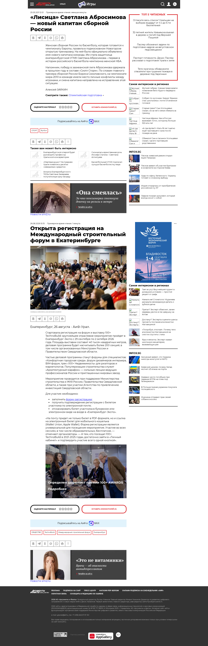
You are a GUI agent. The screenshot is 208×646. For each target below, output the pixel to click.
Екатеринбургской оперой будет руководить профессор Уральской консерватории (59, 154)
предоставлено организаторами (45, 311)
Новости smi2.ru (40, 214)
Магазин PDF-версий (109, 591)
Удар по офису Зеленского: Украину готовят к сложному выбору (158, 177)
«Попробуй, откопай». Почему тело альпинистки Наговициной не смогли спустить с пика (159, 332)
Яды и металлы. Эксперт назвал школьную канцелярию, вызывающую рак (157, 342)
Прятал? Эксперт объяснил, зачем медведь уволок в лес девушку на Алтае (158, 312)
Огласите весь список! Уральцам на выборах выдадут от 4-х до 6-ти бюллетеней (153, 23)
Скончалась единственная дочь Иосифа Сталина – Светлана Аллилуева (107, 154)
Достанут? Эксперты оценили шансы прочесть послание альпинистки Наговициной (159, 322)
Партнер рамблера (77, 635)
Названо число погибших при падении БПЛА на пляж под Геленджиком (155, 379)
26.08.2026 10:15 (37, 223)
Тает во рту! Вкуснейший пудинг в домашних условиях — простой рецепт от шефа (158, 291)
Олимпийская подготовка (85, 95)
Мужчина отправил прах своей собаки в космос (156, 398)
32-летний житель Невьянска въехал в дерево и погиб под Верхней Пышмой (153, 35)
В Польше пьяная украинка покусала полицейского (159, 388)
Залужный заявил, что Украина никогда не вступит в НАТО (156, 358)
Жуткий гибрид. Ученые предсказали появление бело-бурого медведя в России (160, 90)
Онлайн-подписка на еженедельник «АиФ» (143, 591)
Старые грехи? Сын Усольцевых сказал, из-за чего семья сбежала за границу (159, 110)
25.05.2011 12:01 (37, 12)
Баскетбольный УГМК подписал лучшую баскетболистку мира (107, 163)
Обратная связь (59, 594)
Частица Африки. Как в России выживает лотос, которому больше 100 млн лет (159, 120)
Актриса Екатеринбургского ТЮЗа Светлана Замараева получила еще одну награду (57, 174)
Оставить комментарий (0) (104, 107)
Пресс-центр (90, 591)
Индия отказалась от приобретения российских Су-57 (158, 187)
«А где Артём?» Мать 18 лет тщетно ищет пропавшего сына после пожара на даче (158, 130)
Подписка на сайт (72, 591)
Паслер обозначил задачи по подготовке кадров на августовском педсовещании (153, 47)
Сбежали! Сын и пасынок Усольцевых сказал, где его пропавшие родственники (160, 140)
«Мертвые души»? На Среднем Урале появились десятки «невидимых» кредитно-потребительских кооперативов (51, 165)
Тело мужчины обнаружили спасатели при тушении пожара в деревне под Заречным (153, 71)
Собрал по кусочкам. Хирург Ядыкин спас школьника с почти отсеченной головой (159, 100)
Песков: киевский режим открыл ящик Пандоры (156, 157)
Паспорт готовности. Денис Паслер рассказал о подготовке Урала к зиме (153, 59)
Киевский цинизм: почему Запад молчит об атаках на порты (156, 368)
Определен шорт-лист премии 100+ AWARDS (85, 482)
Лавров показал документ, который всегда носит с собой (158, 197)
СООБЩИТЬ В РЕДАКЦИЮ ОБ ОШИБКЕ (86, 594)
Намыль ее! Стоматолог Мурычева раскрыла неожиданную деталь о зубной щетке (158, 302)
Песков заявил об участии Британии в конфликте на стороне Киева (158, 167)
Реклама (55, 591)
